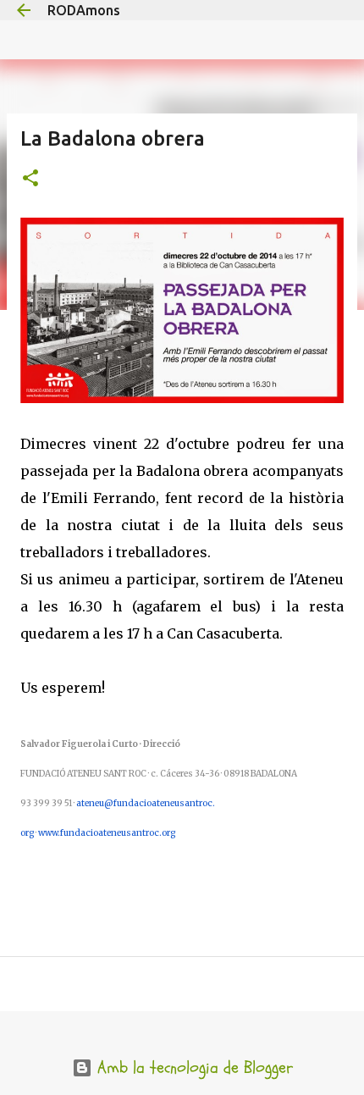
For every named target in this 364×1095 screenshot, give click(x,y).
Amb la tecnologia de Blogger (192, 1067)
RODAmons (83, 10)
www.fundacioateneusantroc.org (106, 832)
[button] (30, 179)
